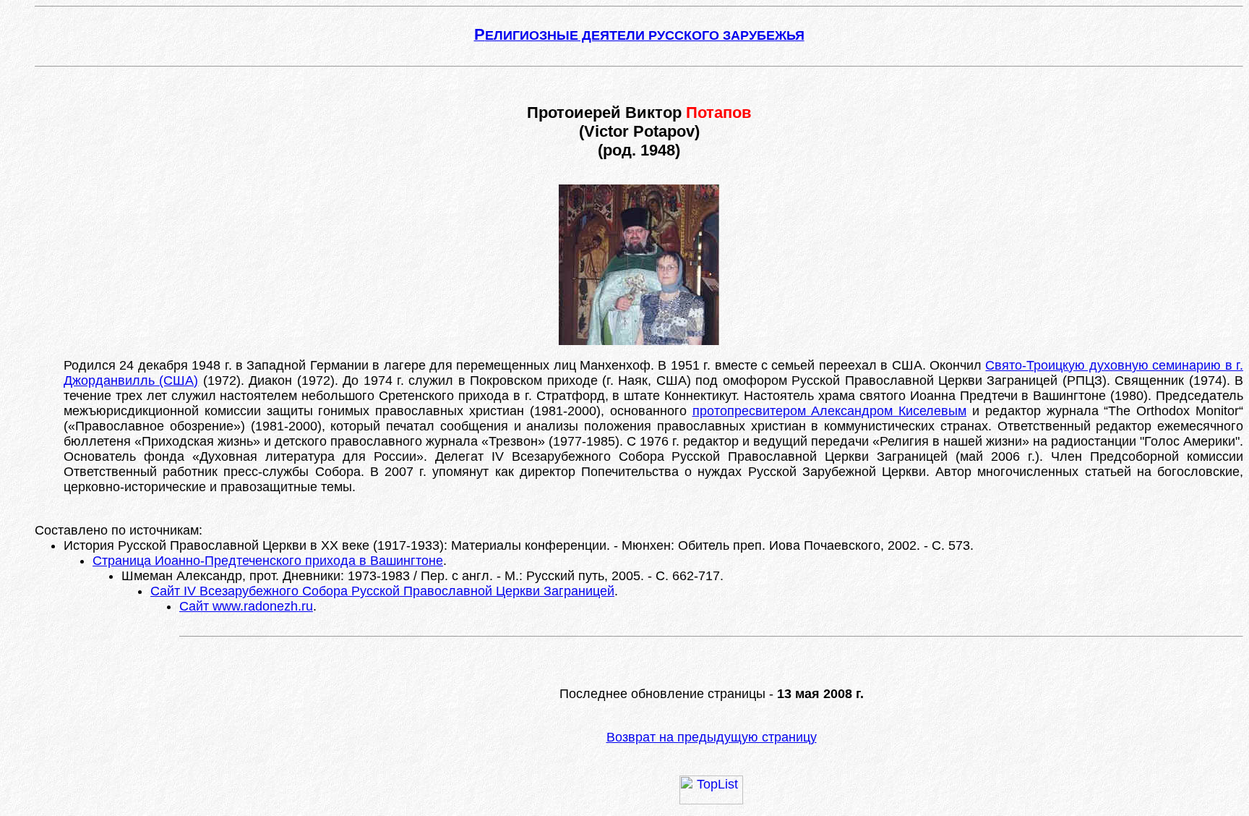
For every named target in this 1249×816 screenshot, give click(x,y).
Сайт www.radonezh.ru (246, 606)
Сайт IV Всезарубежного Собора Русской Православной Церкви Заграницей (382, 591)
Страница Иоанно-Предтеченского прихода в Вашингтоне (268, 560)
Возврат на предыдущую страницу (711, 737)
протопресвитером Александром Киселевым (829, 411)
